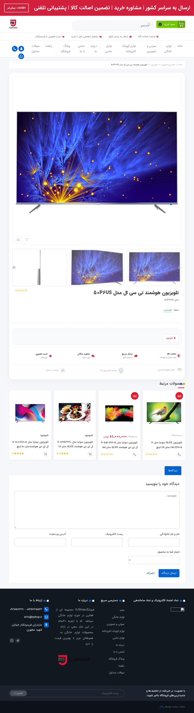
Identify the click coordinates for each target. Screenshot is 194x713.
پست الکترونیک (114, 534)
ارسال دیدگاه (169, 573)
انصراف (150, 573)
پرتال (161, 707)
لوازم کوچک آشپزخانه (129, 49)
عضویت (18, 693)
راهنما (48, 46)
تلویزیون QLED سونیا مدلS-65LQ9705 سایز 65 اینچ (166, 445)
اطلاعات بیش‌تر (16, 7)
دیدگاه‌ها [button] (173, 470)
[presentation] (180, 267)
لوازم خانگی (168, 49)
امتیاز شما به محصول (168, 552)
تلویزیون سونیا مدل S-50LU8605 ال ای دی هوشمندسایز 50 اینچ (30, 444)
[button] (170, 24)
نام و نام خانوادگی (169, 534)
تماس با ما (81, 49)
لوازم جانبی (108, 49)
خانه (179, 46)
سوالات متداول (35, 49)
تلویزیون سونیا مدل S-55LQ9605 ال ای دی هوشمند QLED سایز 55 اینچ (119, 447)
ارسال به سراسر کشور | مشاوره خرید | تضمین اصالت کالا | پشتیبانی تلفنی (111, 8)
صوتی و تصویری (151, 49)
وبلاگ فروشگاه (65, 49)
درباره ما (94, 49)
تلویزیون (168, 310)
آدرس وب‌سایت (57, 534)
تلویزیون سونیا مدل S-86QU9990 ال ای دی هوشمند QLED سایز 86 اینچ (75, 446)
